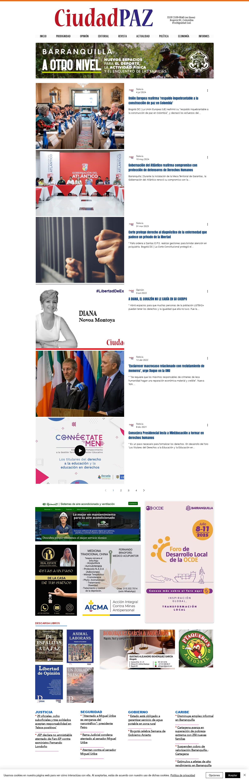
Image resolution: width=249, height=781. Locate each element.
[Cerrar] (244, 775)
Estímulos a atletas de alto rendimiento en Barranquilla (193, 763)
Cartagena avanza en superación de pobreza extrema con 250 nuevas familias (190, 733)
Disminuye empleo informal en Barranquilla (194, 717)
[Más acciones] (209, 90)
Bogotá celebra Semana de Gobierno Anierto (147, 733)
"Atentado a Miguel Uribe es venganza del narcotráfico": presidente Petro (98, 721)
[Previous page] (105, 490)
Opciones (214, 775)
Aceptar (232, 775)
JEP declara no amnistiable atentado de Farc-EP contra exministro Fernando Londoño (53, 740)
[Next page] (144, 490)
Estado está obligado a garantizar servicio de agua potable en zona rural (145, 719)
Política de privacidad (182, 775)
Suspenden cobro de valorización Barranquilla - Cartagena (191, 750)
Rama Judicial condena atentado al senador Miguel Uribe (98, 738)
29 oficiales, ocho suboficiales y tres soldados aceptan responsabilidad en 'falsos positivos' (53, 721)
